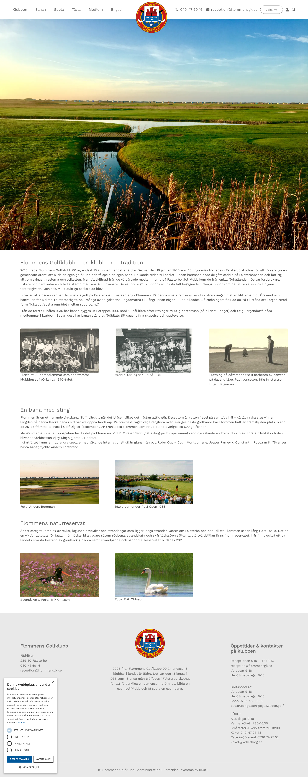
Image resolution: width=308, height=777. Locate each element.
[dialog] (30, 725)
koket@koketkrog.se (246, 742)
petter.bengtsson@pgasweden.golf (257, 705)
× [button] (53, 682)
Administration (148, 770)
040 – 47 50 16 (262, 661)
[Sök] (293, 9)
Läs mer (20, 722)
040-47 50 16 (30, 665)
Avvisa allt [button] (43, 759)
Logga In (287, 9)
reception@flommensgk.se (41, 670)
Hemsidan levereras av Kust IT (186, 770)
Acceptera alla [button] (19, 759)
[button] (30, 767)
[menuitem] (20, 9)
